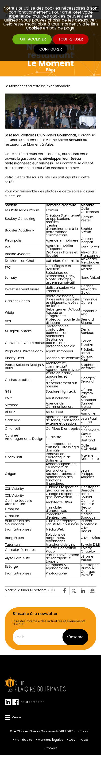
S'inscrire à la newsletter (35, 614)
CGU (84, 739)
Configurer (50, 49)
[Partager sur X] (74, 591)
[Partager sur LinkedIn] (83, 591)
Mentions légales (50, 739)
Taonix (85, 731)
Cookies (34, 28)
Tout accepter (32, 39)
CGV (72, 739)
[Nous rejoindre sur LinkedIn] (8, 702)
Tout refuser (71, 39)
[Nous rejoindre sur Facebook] (16, 702)
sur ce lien (13, 196)
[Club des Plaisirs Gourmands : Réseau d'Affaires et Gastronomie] (35, 684)
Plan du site (23, 739)
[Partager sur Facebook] (65, 591)
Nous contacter (32, 702)
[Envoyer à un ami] (92, 591)
